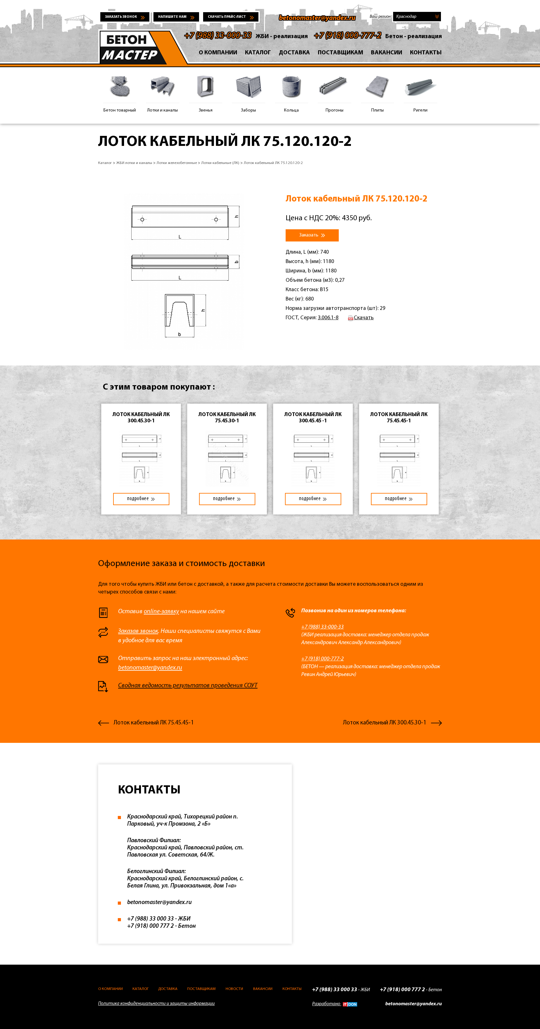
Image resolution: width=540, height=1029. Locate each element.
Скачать (364, 318)
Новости (234, 989)
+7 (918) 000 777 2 (150, 926)
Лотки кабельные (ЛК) (220, 163)
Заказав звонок (138, 631)
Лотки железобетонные (177, 163)
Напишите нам (172, 17)
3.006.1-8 (328, 318)
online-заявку (161, 612)
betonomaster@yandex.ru (317, 18)
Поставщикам (340, 53)
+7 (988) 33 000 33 (150, 919)
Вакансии (386, 53)
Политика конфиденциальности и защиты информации (156, 1004)
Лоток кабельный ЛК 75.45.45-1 (154, 723)
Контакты (426, 53)
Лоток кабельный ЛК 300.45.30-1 (384, 723)
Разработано (326, 1004)
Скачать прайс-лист (227, 17)
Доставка (294, 53)
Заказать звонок (121, 17)
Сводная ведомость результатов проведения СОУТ (188, 686)
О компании (218, 53)
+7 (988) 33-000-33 (218, 36)
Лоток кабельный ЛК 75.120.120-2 (273, 163)
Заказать (309, 235)
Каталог (258, 53)
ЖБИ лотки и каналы (134, 163)
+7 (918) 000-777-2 (347, 36)
